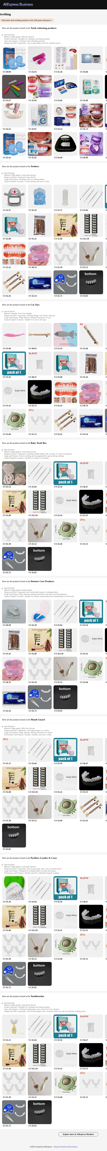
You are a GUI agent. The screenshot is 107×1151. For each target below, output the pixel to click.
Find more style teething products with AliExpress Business (26, 20)
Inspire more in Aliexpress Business (78, 1134)
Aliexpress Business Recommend (65, 1147)
